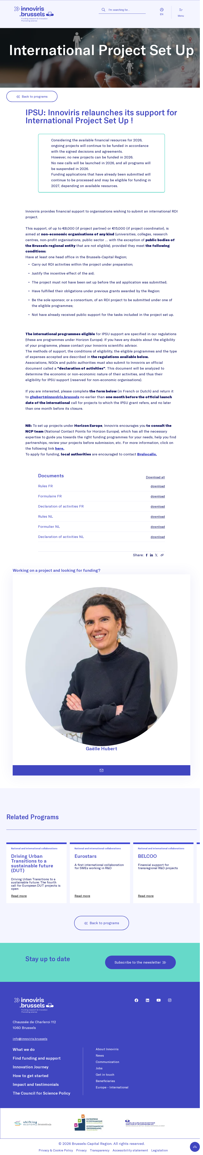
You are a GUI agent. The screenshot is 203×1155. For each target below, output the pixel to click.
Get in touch (105, 1074)
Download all (155, 477)
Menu (181, 16)
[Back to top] (195, 1147)
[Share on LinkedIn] (151, 555)
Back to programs (35, 96)
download (158, 486)
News (100, 1055)
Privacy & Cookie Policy (56, 1150)
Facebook (134, 1000)
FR (157, 14)
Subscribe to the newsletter (138, 962)
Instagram (168, 1000)
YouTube (157, 1000)
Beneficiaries (105, 1081)
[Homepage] (34, 12)
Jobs (99, 1068)
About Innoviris (107, 1049)
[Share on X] (156, 555)
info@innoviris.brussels (30, 1038)
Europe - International (112, 1087)
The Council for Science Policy (41, 1093)
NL (165, 14)
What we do (24, 1049)
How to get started (30, 1075)
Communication (107, 1062)
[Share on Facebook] (146, 555)
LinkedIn (145, 1000)
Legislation (159, 1150)
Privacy (81, 1150)
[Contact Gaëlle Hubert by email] (101, 770)
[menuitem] (134, 1000)
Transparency (99, 1150)
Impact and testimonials (36, 1084)
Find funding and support (37, 1058)
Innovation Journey (30, 1066)
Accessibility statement (130, 1150)
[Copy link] (162, 555)
